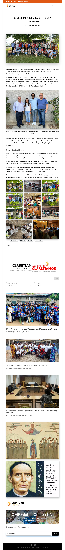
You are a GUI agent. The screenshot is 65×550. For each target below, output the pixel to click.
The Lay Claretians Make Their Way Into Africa (26, 365)
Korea (22, 415)
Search (55, 533)
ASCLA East (16, 415)
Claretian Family (18, 331)
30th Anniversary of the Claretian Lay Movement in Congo (31, 329)
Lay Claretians (36, 25)
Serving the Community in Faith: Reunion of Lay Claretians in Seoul (31, 412)
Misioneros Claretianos (24, 547)
